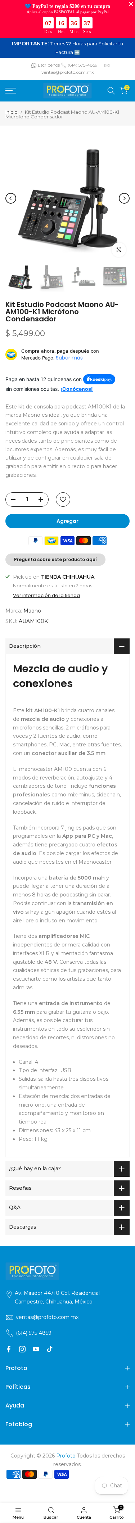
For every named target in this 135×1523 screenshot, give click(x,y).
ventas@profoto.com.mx (67, 72)
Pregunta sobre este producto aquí (55, 559)
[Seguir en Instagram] (22, 1349)
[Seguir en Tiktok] (49, 1349)
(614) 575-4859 (83, 65)
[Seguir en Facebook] (8, 1349)
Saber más (69, 357)
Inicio (11, 112)
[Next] (124, 198)
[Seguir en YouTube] (36, 1349)
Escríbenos (49, 65)
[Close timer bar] (131, 4)
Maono (32, 610)
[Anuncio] (67, 48)
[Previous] (10, 198)
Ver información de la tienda (46, 595)
